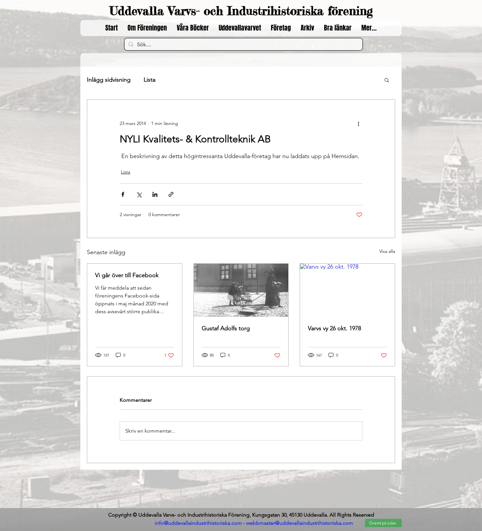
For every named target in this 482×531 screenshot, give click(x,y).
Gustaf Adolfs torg (226, 328)
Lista (149, 79)
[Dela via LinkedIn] (155, 194)
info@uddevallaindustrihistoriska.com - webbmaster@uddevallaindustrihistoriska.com (254, 523)
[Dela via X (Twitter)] (139, 194)
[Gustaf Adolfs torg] (241, 290)
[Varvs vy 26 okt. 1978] (347, 290)
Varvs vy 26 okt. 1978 (334, 328)
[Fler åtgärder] (358, 123)
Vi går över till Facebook (127, 275)
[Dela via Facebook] (123, 194)
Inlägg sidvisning (109, 79)
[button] (387, 79)
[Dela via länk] (171, 194)
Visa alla (387, 251)
